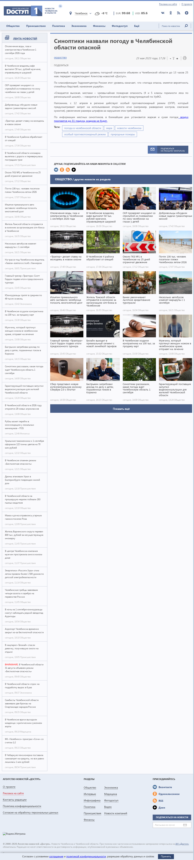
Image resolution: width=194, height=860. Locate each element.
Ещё (136, 26)
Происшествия (36, 26)
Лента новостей (25, 38)
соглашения (56, 856)
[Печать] (184, 59)
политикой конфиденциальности (86, 856)
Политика (58, 26)
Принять (166, 856)
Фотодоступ (120, 26)
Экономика (79, 26)
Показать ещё (121, 409)
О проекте (186, 4)
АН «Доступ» (182, 843)
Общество (13, 26)
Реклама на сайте (168, 4)
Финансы (99, 26)
